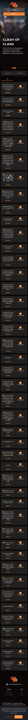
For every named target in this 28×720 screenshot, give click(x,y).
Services (20, 73)
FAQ (22, 691)
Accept (18, 717)
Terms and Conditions (9, 694)
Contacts (22, 693)
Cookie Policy (9, 716)
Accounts (7, 73)
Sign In (14, 14)
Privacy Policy (9, 691)
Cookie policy (9, 693)
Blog (22, 694)
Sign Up (14, 9)
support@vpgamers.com (15, 684)
